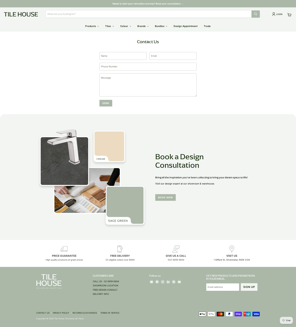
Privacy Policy (61, 313)
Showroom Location (105, 285)
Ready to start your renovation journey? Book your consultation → (148, 3)
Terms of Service (109, 313)
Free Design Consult (105, 289)
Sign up (249, 286)
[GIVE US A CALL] (176, 253)
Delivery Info (101, 294)
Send (105, 103)
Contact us (42, 313)
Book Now (165, 197)
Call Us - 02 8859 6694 (106, 281)
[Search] (255, 14)
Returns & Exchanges (85, 313)
